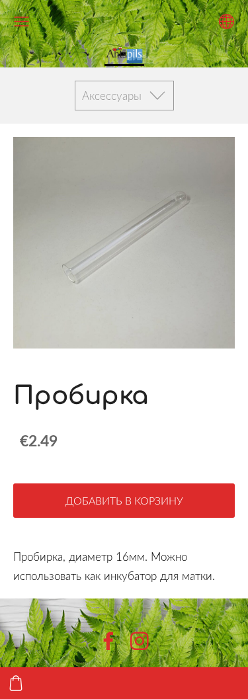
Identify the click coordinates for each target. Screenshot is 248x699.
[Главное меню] (21, 21)
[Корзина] (16, 683)
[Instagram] (139, 641)
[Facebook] (108, 641)
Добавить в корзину (124, 500)
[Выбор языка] (226, 21)
